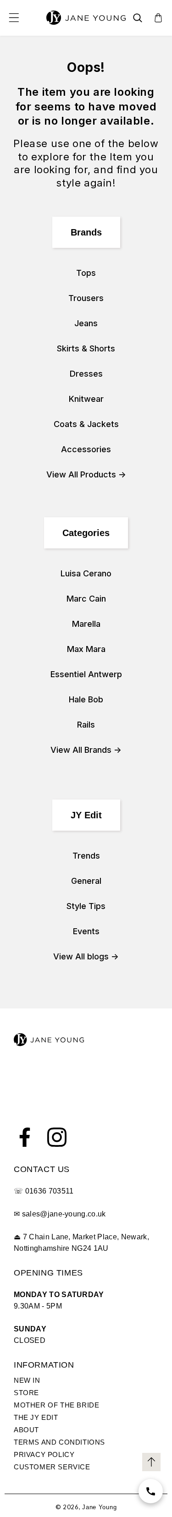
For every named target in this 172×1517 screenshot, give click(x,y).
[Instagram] (57, 1137)
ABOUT (26, 1430)
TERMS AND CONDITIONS (59, 1442)
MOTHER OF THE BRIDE (56, 1405)
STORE (26, 1393)
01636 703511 (49, 1191)
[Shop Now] (151, 1491)
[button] (14, 18)
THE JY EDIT (36, 1417)
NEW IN (27, 1380)
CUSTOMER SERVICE (52, 1467)
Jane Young (99, 1507)
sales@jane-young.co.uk (64, 1214)
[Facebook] (25, 1137)
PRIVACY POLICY (44, 1454)
